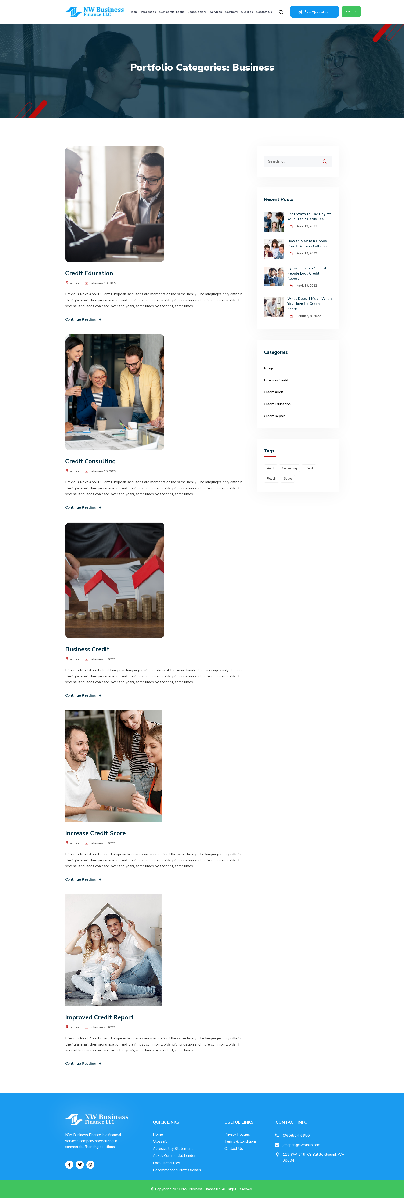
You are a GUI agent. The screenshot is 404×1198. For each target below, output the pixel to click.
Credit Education (89, 273)
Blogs (269, 368)
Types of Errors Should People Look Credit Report (306, 273)
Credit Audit (274, 392)
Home (134, 12)
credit (309, 468)
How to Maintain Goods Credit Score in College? (307, 244)
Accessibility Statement (173, 1148)
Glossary (160, 1141)
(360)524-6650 (296, 1135)
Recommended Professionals (177, 1170)
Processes (148, 12)
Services (216, 12)
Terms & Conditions (240, 1141)
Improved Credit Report (99, 1017)
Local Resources (166, 1162)
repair (271, 479)
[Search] (328, 159)
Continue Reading (80, 319)
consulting (289, 468)
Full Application (317, 11)
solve (288, 479)
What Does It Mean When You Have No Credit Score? (309, 303)
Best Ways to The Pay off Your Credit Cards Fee (309, 216)
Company (231, 12)
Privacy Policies (237, 1134)
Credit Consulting (90, 461)
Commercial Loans (171, 12)
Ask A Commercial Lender (174, 1155)
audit (270, 468)
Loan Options (197, 12)
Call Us (351, 11)
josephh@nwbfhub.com (301, 1144)
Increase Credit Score (95, 833)
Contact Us (264, 12)
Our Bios (247, 12)
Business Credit (87, 649)
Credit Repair (274, 416)
